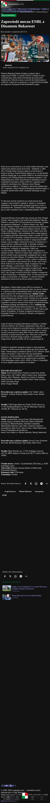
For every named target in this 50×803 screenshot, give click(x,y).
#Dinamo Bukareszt (25, 491)
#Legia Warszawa (10, 491)
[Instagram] (9, 786)
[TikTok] (13, 786)
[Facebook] (25, 483)
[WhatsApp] (36, 483)
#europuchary (39, 491)
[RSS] (15, 786)
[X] (31, 483)
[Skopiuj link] (47, 483)
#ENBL (4, 495)
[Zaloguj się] (2, 16)
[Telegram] (41, 483)
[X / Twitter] (4, 786)
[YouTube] (6, 786)
